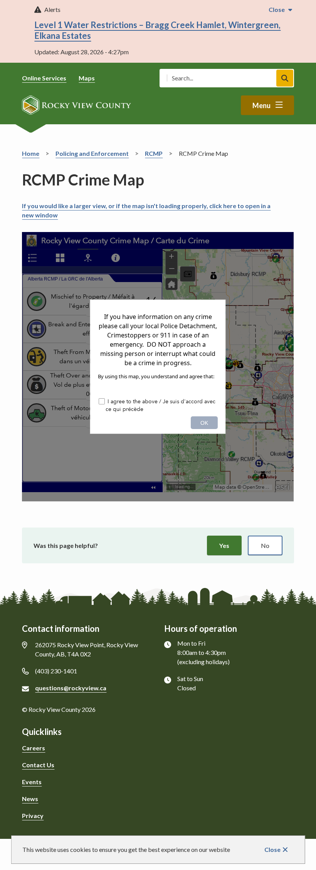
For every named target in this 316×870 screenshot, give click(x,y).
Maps (87, 78)
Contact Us (38, 764)
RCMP (154, 153)
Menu (261, 105)
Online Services (44, 78)
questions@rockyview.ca (70, 687)
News (30, 798)
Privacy (33, 815)
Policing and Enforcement (92, 153)
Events (32, 781)
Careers (33, 747)
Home (30, 153)
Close (272, 849)
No (265, 545)
